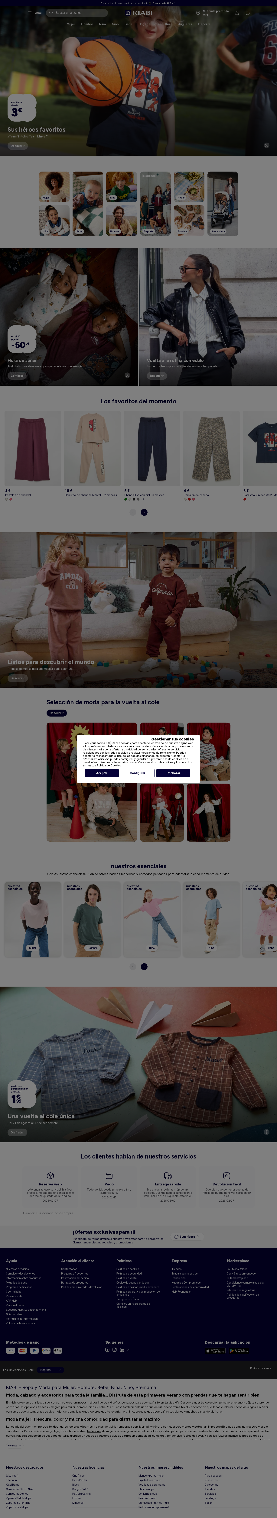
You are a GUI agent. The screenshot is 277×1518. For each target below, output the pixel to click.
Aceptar (101, 773)
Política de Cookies (109, 765)
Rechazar (173, 773)
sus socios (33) (101, 743)
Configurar (137, 773)
